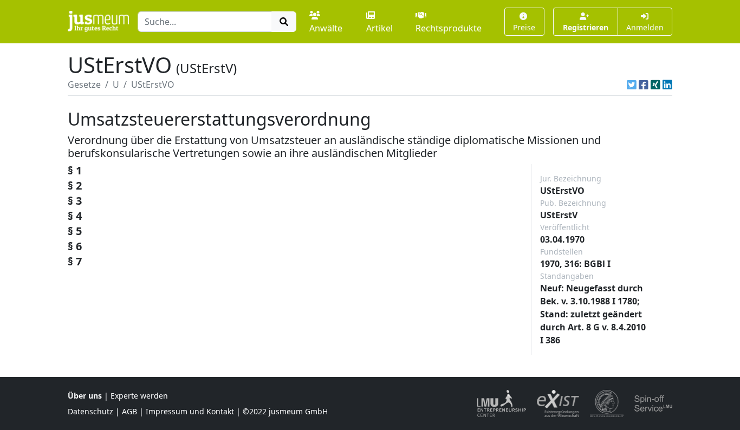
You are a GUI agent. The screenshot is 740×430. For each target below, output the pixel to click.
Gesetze (84, 84)
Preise (524, 27)
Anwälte (325, 28)
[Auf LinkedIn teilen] (667, 84)
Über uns (85, 395)
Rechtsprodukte (449, 28)
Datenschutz (90, 411)
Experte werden (139, 395)
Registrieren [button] (585, 27)
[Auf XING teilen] (655, 84)
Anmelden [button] (645, 27)
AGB (129, 411)
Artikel (379, 28)
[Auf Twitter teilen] (632, 84)
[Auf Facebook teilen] (643, 84)
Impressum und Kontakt (190, 411)
